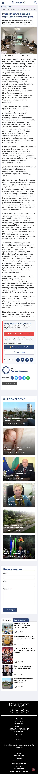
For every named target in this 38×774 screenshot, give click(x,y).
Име (5, 573)
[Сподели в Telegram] (24, 378)
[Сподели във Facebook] (12, 378)
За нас (19, 753)
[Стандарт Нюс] (19, 706)
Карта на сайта (19, 769)
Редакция (19, 758)
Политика (19, 721)
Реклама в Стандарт (19, 764)
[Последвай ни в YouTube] (17, 711)
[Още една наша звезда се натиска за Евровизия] (7, 670)
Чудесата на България (19, 729)
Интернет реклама (19, 761)
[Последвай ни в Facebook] (12, 711)
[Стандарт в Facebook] (18, 360)
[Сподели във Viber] (20, 378)
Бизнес (19, 734)
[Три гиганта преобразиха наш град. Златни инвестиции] (19, 414)
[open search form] (35, 2)
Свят (19, 737)
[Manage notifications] (33, 769)
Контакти (19, 766)
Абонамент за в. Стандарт (19, 771)
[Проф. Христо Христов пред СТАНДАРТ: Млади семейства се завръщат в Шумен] (19, 547)
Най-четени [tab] (7, 620)
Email (5, 581)
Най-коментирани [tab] (20, 620)
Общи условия (19, 756)
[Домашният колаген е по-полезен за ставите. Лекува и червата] (7, 640)
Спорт (19, 739)
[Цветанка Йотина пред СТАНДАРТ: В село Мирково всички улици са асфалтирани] (19, 495)
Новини (3, 9)
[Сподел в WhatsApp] (28, 378)
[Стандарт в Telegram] (27, 360)
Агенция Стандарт (19, 371)
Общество (19, 724)
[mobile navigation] (3, 2)
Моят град (11, 9)
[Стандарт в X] (31, 360)
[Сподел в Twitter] (16, 378)
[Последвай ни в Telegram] (27, 711)
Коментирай (10, 383)
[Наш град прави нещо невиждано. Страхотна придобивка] (19, 521)
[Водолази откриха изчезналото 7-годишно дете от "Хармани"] (7, 628)
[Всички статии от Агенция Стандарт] (6, 370)
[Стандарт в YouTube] (22, 360)
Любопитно (19, 731)
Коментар (7, 589)
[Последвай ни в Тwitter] (22, 711)
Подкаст (19, 726)
